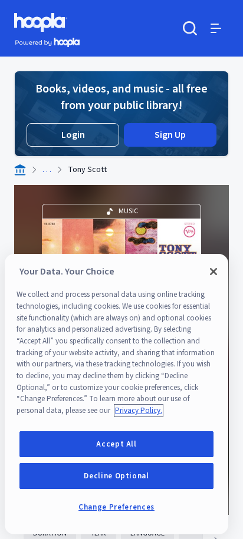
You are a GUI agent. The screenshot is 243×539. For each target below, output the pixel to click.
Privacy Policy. (138, 410)
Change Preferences (116, 507)
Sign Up (170, 134)
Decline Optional (116, 476)
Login (73, 134)
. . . (46, 170)
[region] (116, 394)
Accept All (116, 444)
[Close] (213, 272)
